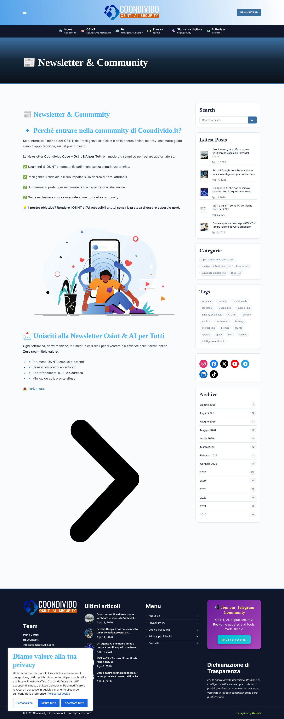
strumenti (207, 301)
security (223, 301)
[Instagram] (203, 364)
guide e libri (243, 307)
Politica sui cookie (59, 693)
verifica (206, 321)
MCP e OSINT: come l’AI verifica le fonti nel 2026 (232, 207)
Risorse (242, 266)
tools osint (222, 321)
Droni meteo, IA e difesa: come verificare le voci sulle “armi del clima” (231, 153)
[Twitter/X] (224, 364)
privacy (247, 314)
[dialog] (50, 679)
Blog (236, 272)
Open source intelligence (218, 259)
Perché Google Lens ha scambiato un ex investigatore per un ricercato (234, 172)
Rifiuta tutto (48, 702)
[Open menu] (24, 12)
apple (219, 334)
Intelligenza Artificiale (216, 266)
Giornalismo (208, 327)
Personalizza (24, 702)
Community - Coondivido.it (49, 713)
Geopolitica (225, 307)
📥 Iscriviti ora (33, 389)
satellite (242, 334)
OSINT (238, 327)
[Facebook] (214, 364)
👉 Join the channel (234, 639)
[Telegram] (245, 364)
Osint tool (207, 307)
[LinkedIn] (203, 374)
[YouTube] (235, 364)
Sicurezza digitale (214, 272)
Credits (256, 713)
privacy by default (212, 314)
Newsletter (249, 12)
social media (240, 301)
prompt (225, 327)
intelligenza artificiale (213, 341)
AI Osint (232, 314)
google (205, 334)
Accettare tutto (74, 702)
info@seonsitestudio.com (38, 644)
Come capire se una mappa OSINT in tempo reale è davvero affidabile (234, 225)
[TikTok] (214, 374)
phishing (238, 321)
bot (230, 334)
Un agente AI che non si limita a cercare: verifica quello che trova (232, 189)
